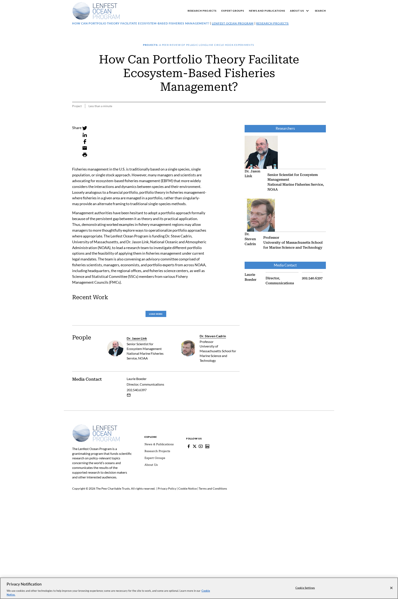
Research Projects (272, 23)
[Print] (84, 154)
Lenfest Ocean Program (233, 23)
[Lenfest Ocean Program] (207, 446)
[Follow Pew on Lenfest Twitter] (195, 446)
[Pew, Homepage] (96, 11)
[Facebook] (84, 141)
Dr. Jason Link (137, 338)
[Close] (391, 588)
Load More (156, 314)
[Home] (96, 426)
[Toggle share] (323, 122)
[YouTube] (200, 446)
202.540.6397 (137, 390)
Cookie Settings (305, 587)
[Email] (84, 148)
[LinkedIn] (84, 135)
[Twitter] (84, 128)
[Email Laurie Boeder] (129, 395)
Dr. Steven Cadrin (213, 336)
